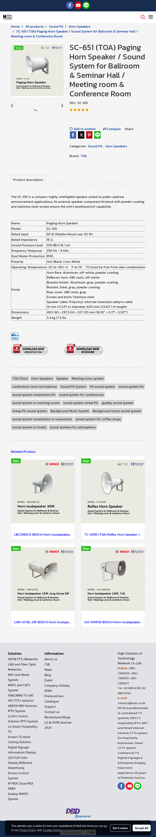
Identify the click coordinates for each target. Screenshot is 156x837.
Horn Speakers (116, 146)
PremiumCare (53, 696)
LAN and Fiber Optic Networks (22, 667)
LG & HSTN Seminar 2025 (58, 725)
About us (50, 659)
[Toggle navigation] (150, 17)
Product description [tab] (28, 179)
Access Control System (18, 776)
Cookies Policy (52, 830)
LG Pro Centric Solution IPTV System (23, 719)
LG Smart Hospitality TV (22, 729)
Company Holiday (57, 685)
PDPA (48, 691)
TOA (84, 155)
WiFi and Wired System (18, 677)
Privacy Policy (27, 830)
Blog (47, 675)
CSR (47, 664)
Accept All (141, 828)
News (48, 669)
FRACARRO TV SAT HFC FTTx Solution (21, 698)
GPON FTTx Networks (23, 659)
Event (48, 680)
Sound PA (95, 146)
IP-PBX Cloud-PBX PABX (20, 786)
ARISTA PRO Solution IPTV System (22, 708)
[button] (142, 17)
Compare (113, 128)
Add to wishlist (84, 128)
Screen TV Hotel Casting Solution (19, 739)
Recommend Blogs (57, 717)
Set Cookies (120, 828)
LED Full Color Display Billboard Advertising (20, 763)
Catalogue (51, 701)
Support (50, 706)
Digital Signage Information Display (22, 750)
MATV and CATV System (19, 688)
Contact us (52, 712)
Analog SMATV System (18, 796)
